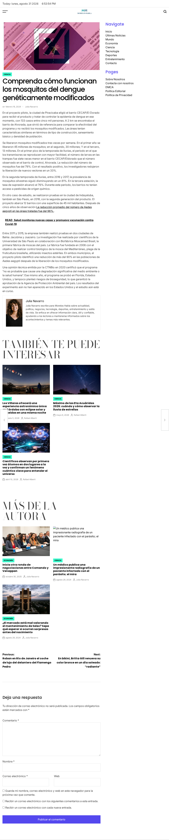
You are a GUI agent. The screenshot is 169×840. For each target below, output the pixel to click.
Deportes (111, 55)
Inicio (108, 31)
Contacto (111, 63)
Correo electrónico (15, 776)
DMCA (109, 87)
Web (57, 776)
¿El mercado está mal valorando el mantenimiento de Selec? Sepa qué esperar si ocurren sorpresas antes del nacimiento (25, 627)
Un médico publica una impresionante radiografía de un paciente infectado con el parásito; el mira (76, 569)
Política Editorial (115, 91)
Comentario (10, 720)
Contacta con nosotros (119, 83)
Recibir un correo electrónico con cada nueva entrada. (38, 807)
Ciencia (7, 74)
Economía (8, 560)
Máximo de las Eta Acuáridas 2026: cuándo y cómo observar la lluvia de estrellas (76, 406)
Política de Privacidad (118, 95)
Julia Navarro (31, 106)
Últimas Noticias (115, 35)
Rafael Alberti (30, 418)
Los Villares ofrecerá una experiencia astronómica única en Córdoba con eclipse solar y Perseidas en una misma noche (24, 408)
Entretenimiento (115, 59)
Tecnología (112, 51)
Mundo (109, 39)
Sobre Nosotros (115, 79)
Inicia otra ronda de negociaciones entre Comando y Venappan (25, 568)
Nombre (8, 761)
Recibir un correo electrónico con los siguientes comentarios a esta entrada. (51, 801)
